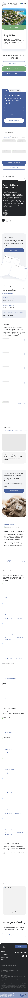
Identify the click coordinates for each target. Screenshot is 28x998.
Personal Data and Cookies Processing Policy (7, 996)
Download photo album (14, 162)
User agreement (4, 964)
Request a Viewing (14, 935)
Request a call (21, 946)
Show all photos (14, 167)
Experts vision (4, 957)
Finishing (3, 960)
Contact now (12, 64)
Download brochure (14, 120)
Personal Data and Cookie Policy (8, 967)
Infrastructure (4, 954)
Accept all (22, 995)
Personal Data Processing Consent (9, 965)
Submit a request (14, 250)
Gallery (3, 951)
